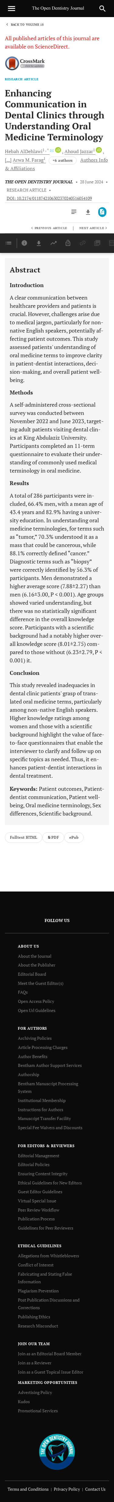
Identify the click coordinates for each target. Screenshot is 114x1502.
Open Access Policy (36, 1001)
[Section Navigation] (8, 243)
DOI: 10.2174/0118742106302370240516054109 (49, 198)
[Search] (102, 8)
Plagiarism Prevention (38, 1291)
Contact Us (95, 1489)
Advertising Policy (35, 1392)
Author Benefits (32, 1056)
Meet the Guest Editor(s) (41, 983)
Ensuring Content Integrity (42, 1173)
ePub (73, 837)
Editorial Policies (34, 1164)
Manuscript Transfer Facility (44, 1118)
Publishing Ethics (34, 1317)
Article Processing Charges (42, 1047)
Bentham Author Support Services (50, 1065)
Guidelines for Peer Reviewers (45, 1228)
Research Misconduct (38, 1326)
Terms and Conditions (28, 1489)
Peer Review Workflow (38, 1210)
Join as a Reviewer (34, 1363)
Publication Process (36, 1219)
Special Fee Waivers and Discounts (50, 1127)
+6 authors (63, 160)
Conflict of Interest (36, 1265)
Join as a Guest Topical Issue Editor (50, 1372)
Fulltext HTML (23, 837)
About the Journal (34, 956)
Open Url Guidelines (36, 1010)
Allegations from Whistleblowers (48, 1256)
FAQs (23, 992)
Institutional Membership (42, 1100)
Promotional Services (38, 1411)
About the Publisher (36, 965)
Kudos (24, 1401)
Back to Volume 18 (27, 25)
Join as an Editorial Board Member (49, 1353)
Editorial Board (32, 974)
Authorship (28, 1074)
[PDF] (102, 212)
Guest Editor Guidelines (40, 1191)
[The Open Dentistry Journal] (57, 1451)
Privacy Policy (67, 1489)
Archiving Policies (35, 1038)
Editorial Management (38, 1155)
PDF (55, 837)
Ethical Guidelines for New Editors (50, 1183)
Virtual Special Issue (37, 1201)
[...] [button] (8, 160)
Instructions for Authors (40, 1109)
